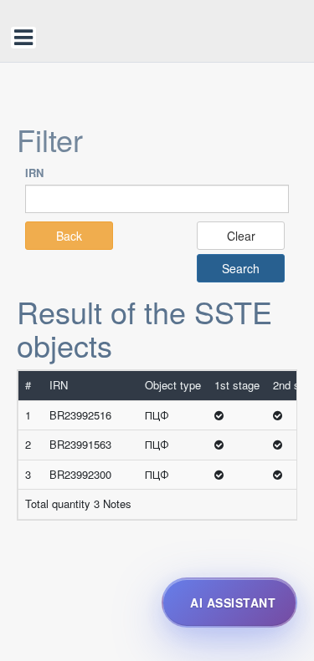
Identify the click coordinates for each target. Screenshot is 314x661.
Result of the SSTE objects (144, 328)
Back (69, 235)
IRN (34, 173)
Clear (241, 235)
